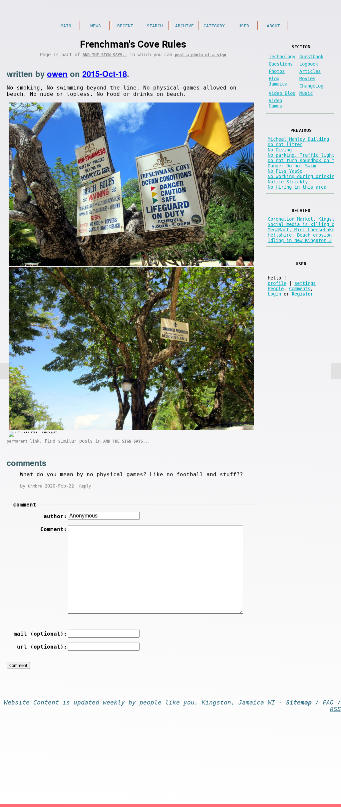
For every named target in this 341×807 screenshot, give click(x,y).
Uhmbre (35, 486)
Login (274, 294)
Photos (277, 71)
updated (86, 702)
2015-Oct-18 (104, 73)
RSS (335, 709)
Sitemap (299, 702)
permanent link (23, 441)
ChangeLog (311, 86)
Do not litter (285, 144)
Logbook (308, 64)
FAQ (328, 702)
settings (305, 283)
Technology (282, 56)
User (243, 25)
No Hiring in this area (297, 187)
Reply (85, 486)
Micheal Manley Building (298, 139)
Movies (307, 78)
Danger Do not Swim (292, 165)
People (276, 288)
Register (302, 294)
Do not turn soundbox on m (301, 160)
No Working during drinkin (301, 176)
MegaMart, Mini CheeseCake (301, 229)
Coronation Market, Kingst (301, 219)
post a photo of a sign (200, 55)
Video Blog (282, 93)
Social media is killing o (301, 224)
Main (66, 25)
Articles (310, 71)
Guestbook (311, 56)
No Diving (280, 149)
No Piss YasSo (285, 171)
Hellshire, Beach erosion (300, 235)
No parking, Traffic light (301, 155)
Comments (299, 288)
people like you (167, 702)
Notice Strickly (288, 181)
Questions (281, 64)
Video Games (275, 103)
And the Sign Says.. (105, 55)
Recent (125, 25)
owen (57, 73)
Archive (184, 25)
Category (214, 25)
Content (46, 702)
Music (306, 93)
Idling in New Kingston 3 (300, 240)
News (95, 25)
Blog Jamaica (278, 81)
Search (155, 25)
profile (277, 283)
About (273, 25)
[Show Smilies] (21, 617)
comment (24, 505)
